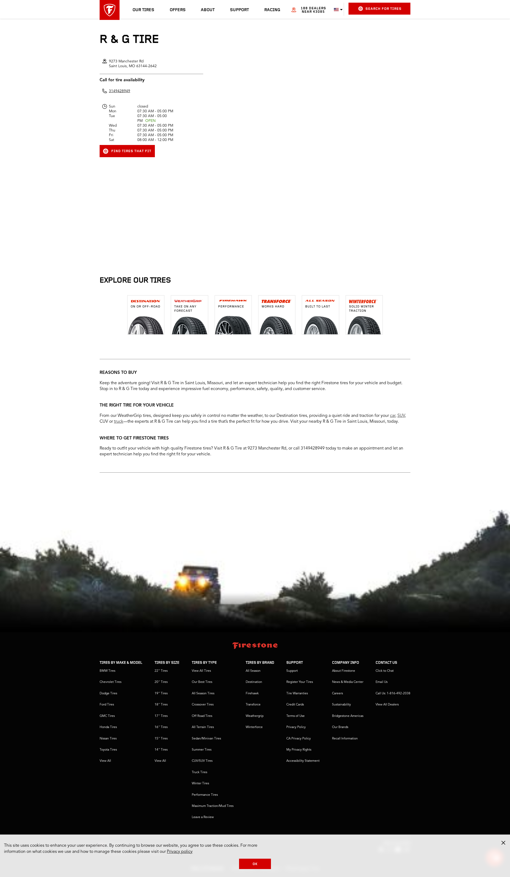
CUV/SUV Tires (202, 761)
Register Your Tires (299, 682)
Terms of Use (295, 716)
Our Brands (340, 727)
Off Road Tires (202, 716)
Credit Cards (295, 704)
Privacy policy (180, 852)
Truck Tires (199, 772)
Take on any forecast (185, 309)
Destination (254, 682)
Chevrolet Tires (110, 682)
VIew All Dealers (387, 704)
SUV (401, 416)
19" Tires (161, 693)
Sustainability (341, 704)
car (392, 416)
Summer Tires (201, 749)
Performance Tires (205, 795)
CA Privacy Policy (298, 738)
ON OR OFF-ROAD (145, 306)
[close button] (503, 842)
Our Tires (143, 10)
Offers (178, 10)
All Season (253, 671)
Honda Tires (108, 727)
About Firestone (343, 671)
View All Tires (201, 671)
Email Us (382, 682)
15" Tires (161, 738)
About (208, 10)
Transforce (253, 704)
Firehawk (252, 693)
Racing (272, 10)
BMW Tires (107, 671)
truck (118, 422)
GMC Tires (107, 716)
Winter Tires (200, 783)
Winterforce (254, 727)
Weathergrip (255, 716)
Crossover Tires (203, 704)
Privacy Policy (296, 727)
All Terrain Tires (203, 727)
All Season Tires (203, 693)
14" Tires (161, 749)
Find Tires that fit (131, 151)
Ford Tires (107, 704)
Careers (337, 693)
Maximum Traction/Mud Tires (212, 806)
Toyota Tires (108, 749)
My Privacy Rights (298, 749)
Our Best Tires (202, 682)
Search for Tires (384, 9)
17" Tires (161, 716)
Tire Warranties (297, 693)
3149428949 (119, 91)
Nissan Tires (108, 738)
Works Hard (273, 306)
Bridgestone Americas (347, 716)
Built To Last (317, 306)
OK (255, 864)
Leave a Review (203, 817)
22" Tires (161, 671)
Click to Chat (385, 671)
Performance (231, 306)
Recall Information (345, 738)
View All (105, 761)
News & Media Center (347, 682)
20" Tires (161, 682)
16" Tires (161, 727)
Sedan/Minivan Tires (206, 738)
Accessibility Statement (303, 761)
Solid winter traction (361, 309)
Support (239, 10)
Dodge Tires (108, 693)
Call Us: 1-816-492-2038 (393, 693)
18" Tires (161, 704)
